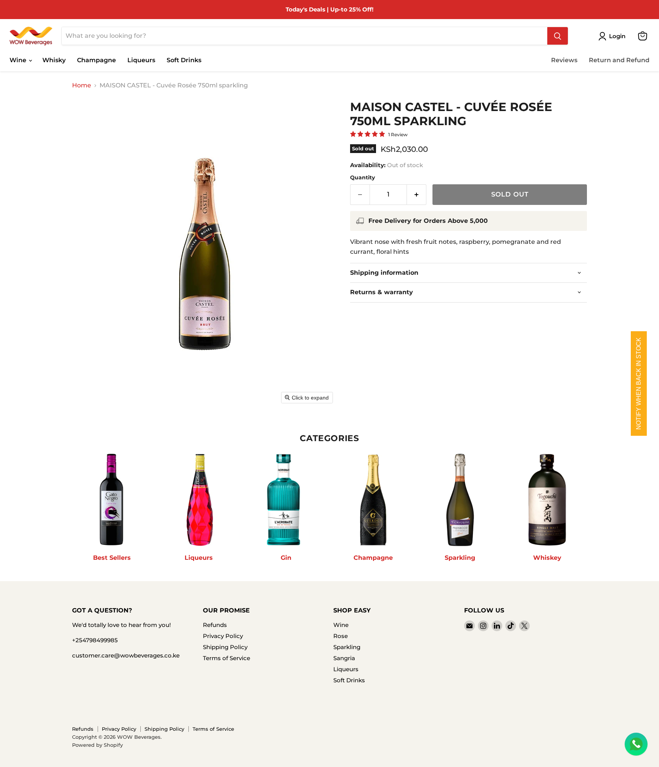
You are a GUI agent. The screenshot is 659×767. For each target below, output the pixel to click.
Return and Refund (619, 60)
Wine (19, 60)
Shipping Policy (225, 647)
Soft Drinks (184, 60)
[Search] (557, 36)
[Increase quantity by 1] (416, 194)
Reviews (564, 60)
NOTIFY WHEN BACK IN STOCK (638, 383)
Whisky (54, 60)
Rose (340, 636)
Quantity (362, 177)
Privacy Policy (223, 636)
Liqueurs (141, 60)
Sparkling (346, 647)
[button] (613, 36)
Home (81, 85)
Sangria (344, 658)
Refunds (215, 624)
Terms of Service (226, 658)
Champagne (96, 60)
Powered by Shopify (97, 745)
